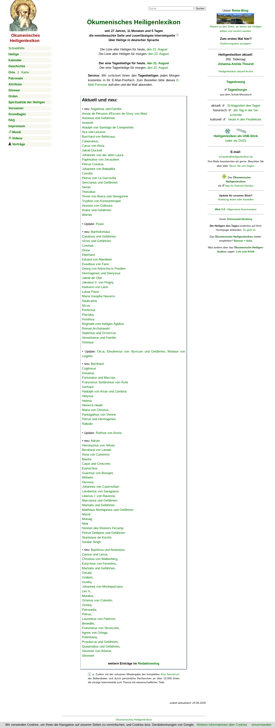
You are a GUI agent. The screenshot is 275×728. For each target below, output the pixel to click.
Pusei (100, 224)
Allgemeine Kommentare (241, 209)
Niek (85, 523)
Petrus (86, 614)
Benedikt (88, 623)
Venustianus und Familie (99, 337)
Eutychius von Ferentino (99, 563)
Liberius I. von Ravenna (98, 496)
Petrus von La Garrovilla (99, 178)
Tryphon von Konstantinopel (101, 201)
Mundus (87, 596)
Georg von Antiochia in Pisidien (104, 268)
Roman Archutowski (96, 328)
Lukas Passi (90, 292)
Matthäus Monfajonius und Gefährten (107, 510)
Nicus (86, 305)
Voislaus (88, 342)
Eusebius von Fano (95, 264)
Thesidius (88, 192)
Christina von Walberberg (99, 559)
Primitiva (88, 319)
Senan (86, 187)
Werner (87, 215)
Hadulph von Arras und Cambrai (104, 391)
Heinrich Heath (92, 405)
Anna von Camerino (95, 454)
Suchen (200, 8)
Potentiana (89, 637)
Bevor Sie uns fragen (241, 165)
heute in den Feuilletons (244, 119)
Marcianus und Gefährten (99, 500)
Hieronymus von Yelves (98, 445)
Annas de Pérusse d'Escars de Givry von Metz (114, 113)
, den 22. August (157, 67)
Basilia (86, 459)
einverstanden (261, 725)
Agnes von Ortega (94, 632)
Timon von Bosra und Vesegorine (105, 196)
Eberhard (88, 255)
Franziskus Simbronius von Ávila (105, 382)
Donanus (88, 373)
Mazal (86, 514)
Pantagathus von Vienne (99, 414)
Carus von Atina (93, 146)
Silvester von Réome (96, 651)
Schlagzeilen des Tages (243, 105)
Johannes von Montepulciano (102, 586)
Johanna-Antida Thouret (236, 64)
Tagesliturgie (237, 89)
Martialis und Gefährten (98, 505)
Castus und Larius (94, 554)
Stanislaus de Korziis (96, 537)
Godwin (87, 577)
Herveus (88, 482)
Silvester (88, 655)
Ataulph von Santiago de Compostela (107, 127)
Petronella (89, 609)
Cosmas (88, 245)
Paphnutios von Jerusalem (100, 159)
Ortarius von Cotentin (97, 600)
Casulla (87, 173)
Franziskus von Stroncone (100, 628)
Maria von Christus (95, 410)
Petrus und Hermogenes (99, 419)
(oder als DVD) (236, 138)
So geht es (249, 229)
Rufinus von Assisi (109, 433)
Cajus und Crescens (96, 463)
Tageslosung (235, 82)
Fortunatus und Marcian (98, 377)
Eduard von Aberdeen (97, 259)
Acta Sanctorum (170, 674)
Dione (86, 250)
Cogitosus (89, 368)
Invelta (86, 582)
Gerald (86, 573)
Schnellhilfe (16, 48)
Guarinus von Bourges (97, 473)
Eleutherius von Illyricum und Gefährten (136, 351)
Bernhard (97, 364)
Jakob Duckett (92, 150)
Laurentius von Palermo (98, 619)
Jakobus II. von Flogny (98, 282)
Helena (87, 401)
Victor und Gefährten (96, 241)
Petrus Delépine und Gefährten (103, 533)
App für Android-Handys (239, 185)
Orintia (86, 605)
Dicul (100, 351)
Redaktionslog (148, 663)
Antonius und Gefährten (98, 118)
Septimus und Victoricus (99, 333)
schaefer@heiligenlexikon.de (236, 156)
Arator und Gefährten (96, 210)
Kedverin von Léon (95, 287)
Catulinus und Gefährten (99, 236)
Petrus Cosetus (93, 164)
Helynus (87, 396)
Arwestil (87, 123)
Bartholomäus (100, 232)
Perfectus (88, 310)
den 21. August (157, 49)
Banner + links (243, 240)
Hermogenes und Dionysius (101, 273)
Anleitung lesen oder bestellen (236, 199)
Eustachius (89, 468)
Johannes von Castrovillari (100, 486)
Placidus (88, 314)
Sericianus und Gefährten (99, 182)
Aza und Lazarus (94, 132)
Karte (25, 72)
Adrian (95, 441)
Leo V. (86, 591)
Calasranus (90, 141)
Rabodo (87, 424)
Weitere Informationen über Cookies (222, 725)
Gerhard (87, 387)
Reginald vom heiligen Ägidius (103, 324)
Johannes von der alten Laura (102, 155)
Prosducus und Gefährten (100, 642)
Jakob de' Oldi (92, 278)
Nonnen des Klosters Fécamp (102, 528)
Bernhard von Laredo (96, 450)
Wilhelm (87, 477)
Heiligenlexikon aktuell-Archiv (236, 71)
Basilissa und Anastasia (107, 550)
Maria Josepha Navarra (98, 296)
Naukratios (89, 301)
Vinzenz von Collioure (97, 205)
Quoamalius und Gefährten (100, 646)
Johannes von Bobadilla (98, 169)
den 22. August (158, 54)
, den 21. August (157, 63)
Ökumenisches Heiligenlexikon (134, 719)
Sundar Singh (91, 542)
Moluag (87, 519)
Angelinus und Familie (106, 109)
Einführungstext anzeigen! (235, 43)
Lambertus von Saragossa (100, 491)
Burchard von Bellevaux (98, 136)
